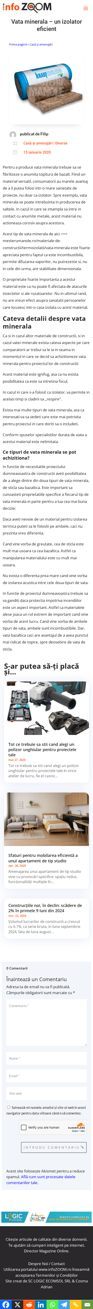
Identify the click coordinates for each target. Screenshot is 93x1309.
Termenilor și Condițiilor (57, 1275)
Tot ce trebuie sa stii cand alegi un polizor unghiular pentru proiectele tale (42, 750)
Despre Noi (38, 1263)
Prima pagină (18, 44)
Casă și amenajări (41, 44)
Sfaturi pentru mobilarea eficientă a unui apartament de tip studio (43, 858)
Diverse (61, 143)
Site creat (13, 1281)
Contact (58, 1263)
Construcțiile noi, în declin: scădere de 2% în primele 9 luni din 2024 (45, 908)
